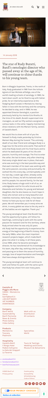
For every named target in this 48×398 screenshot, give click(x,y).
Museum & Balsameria (34, 348)
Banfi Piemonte (9, 316)
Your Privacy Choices (22, 390)
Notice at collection (11, 395)
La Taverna (7, 352)
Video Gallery (8, 323)
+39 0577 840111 (9, 299)
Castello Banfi (8, 343)
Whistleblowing (29, 376)
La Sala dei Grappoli (11, 350)
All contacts (29, 316)
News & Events (9, 318)
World (26, 333)
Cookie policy (29, 371)
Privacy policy (7, 374)
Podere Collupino (9, 348)
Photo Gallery (8, 321)
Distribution (29, 314)
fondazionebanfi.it (10, 362)
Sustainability (8, 314)
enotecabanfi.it (8, 359)
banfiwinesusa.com (10, 365)
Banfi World (7, 311)
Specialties (29, 331)
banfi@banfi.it (8, 296)
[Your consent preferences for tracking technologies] (44, 394)
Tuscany (6, 333)
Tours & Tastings (31, 343)
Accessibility (28, 374)
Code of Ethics (29, 378)
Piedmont (6, 335)
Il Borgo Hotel (8, 345)
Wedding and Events (33, 345)
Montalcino (7, 331)
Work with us (30, 311)
